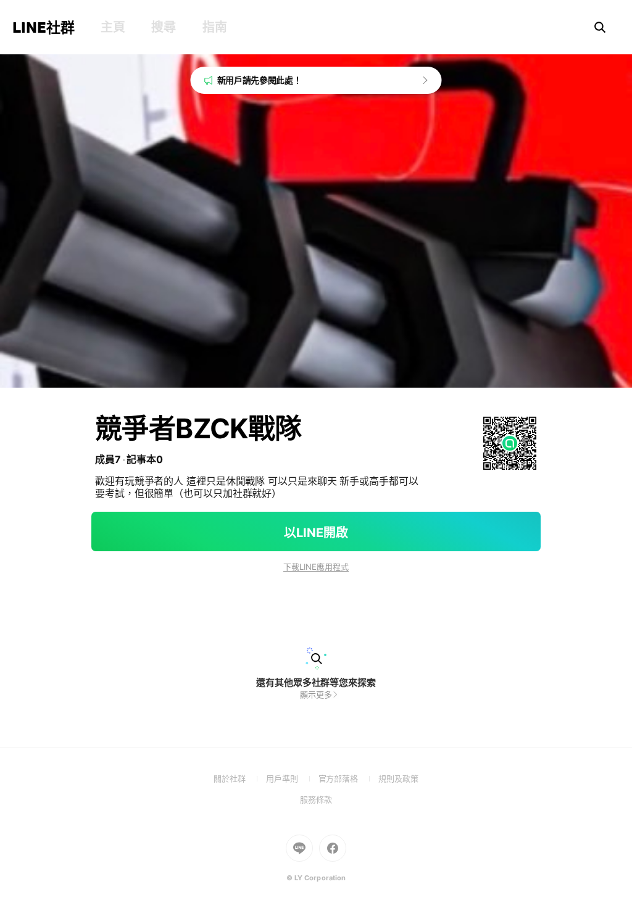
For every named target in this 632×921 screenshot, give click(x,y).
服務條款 (316, 799)
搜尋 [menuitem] (163, 27)
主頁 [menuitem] (113, 27)
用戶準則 (292, 778)
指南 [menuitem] (214, 27)
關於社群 (240, 778)
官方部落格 (348, 778)
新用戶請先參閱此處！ (259, 80)
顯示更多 (316, 694)
